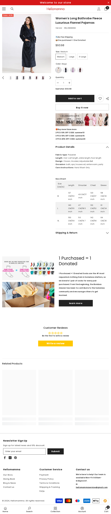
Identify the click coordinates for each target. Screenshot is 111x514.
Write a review (55, 343)
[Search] (12, 9)
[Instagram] (10, 457)
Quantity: (60, 77)
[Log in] (98, 8)
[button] (3, 78)
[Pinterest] (15, 457)
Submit (55, 451)
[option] (55, 2)
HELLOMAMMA (70, 28)
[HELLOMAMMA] (28, 281)
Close (108, 3)
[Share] (106, 98)
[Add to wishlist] (100, 98)
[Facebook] (4, 457)
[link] (19, 419)
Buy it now (82, 107)
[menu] (4, 9)
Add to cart (75, 98)
